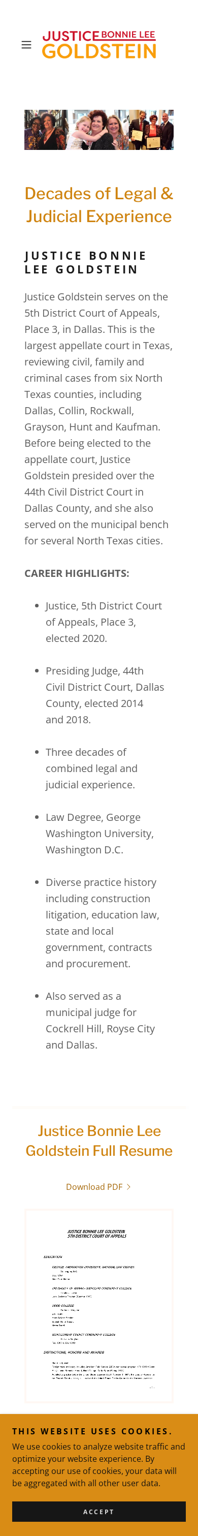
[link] (99, 44)
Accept (98, 1512)
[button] (28, 45)
